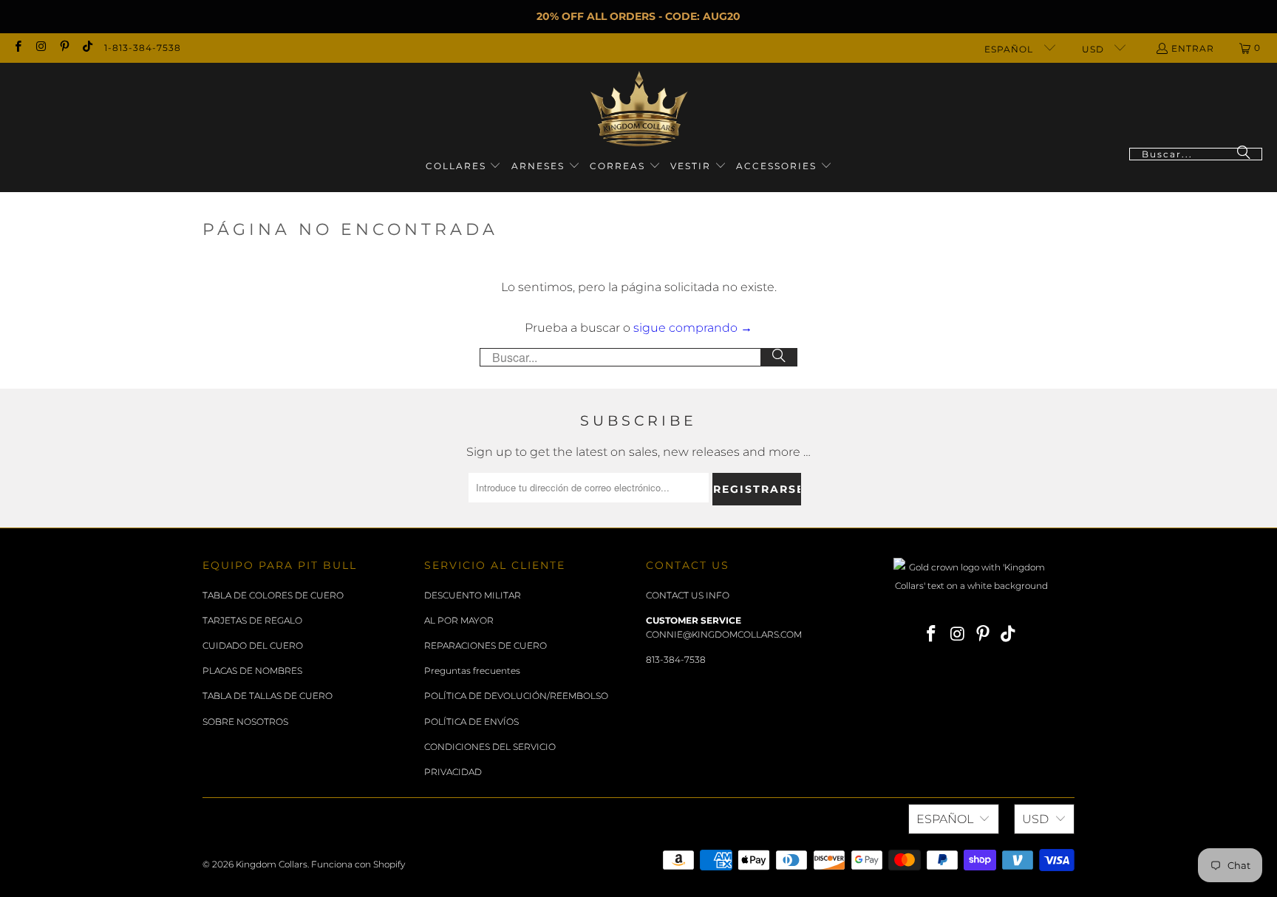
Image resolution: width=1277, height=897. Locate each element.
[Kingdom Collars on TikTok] (87, 47)
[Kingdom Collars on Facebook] (17, 47)
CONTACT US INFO (687, 595)
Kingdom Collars (271, 864)
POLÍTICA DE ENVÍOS (471, 721)
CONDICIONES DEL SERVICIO (490, 746)
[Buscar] (1243, 154)
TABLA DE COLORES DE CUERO (273, 595)
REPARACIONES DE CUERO (485, 645)
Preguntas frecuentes (472, 670)
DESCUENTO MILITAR (472, 595)
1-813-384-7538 (142, 47)
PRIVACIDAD (453, 771)
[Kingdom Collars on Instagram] (40, 47)
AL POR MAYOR (459, 620)
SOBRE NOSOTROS (245, 721)
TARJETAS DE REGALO (252, 620)
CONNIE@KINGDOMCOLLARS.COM (724, 634)
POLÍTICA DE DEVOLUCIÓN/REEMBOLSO (516, 695)
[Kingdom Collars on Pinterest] (64, 47)
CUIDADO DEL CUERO (252, 645)
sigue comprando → (692, 328)
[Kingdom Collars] (639, 109)
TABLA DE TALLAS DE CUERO (267, 695)
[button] (464, 166)
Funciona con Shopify (358, 864)
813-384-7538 (676, 659)
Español (1010, 49)
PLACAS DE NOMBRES (252, 670)
